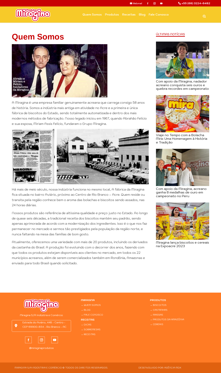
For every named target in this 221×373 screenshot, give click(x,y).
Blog (142, 14)
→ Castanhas (158, 309)
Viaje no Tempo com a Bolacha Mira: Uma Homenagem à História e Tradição (181, 138)
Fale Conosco (159, 14)
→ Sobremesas (90, 329)
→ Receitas (88, 334)
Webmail (137, 3)
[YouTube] (161, 3)
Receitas (129, 14)
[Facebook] (148, 3)
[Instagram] (154, 3)
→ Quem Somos (91, 305)
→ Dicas (86, 324)
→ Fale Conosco (92, 314)
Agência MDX (172, 367)
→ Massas (156, 314)
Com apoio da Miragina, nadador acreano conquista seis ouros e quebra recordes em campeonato (182, 85)
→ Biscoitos (158, 305)
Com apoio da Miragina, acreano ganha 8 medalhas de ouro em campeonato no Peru (181, 192)
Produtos (112, 14)
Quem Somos (92, 14)
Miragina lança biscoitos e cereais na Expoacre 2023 (182, 244)
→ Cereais (156, 324)
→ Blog (85, 309)
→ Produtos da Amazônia (167, 319)
